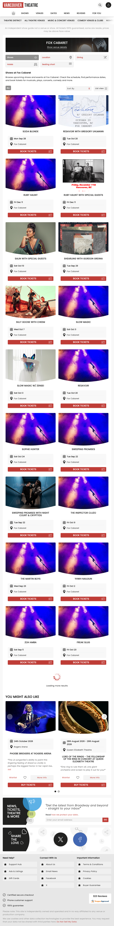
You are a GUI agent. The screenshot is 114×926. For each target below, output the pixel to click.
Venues (39, 13)
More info (42, 777)
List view (99, 88)
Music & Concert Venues (61, 20)
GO (105, 819)
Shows (25, 13)
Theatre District (13, 20)
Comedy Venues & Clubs (90, 20)
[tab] (55, 791)
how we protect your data (64, 814)
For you (96, 13)
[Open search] (100, 5)
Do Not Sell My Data (67, 921)
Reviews (81, 13)
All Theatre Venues (35, 20)
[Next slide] (104, 717)
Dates (54, 13)
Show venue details (57, 47)
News (67, 13)
